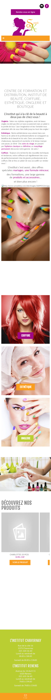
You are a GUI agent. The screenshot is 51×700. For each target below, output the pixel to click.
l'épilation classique (12, 146)
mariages (18, 170)
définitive (26, 146)
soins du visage (28, 144)
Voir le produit (20, 562)
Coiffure (4, 153)
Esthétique (5, 133)
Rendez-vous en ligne (25, 12)
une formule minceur (36, 170)
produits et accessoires (26, 177)
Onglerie (4, 121)
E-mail (25, 698)
